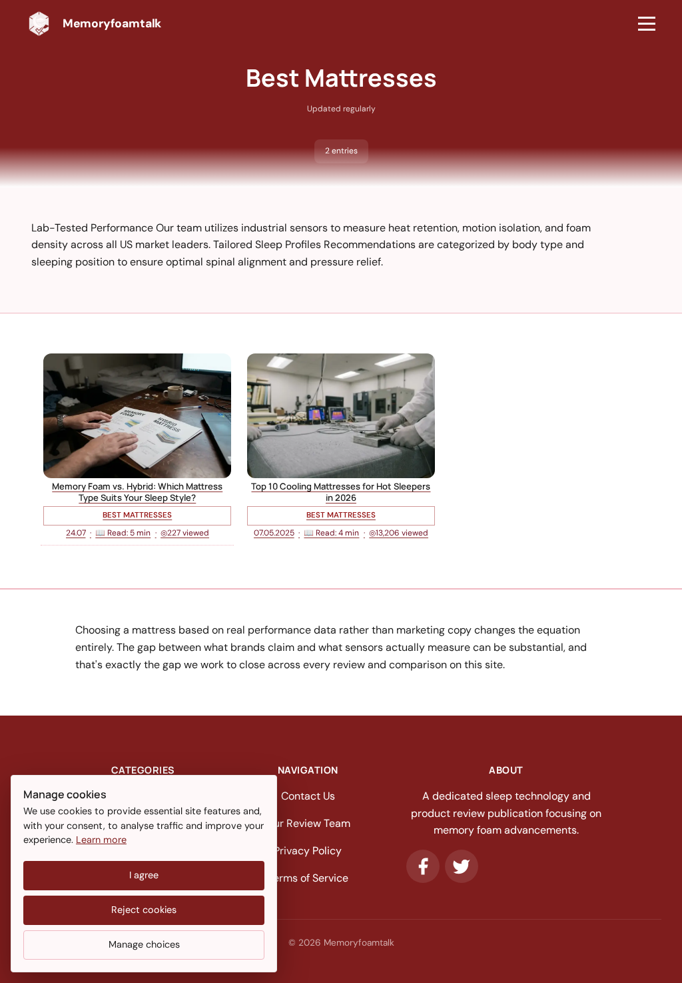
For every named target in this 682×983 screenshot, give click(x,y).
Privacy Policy (308, 851)
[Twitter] (461, 866)
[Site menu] (646, 24)
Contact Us (308, 796)
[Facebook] (423, 866)
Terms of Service (308, 878)
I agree (144, 875)
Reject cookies (143, 910)
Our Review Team (308, 823)
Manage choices (144, 944)
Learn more (101, 840)
